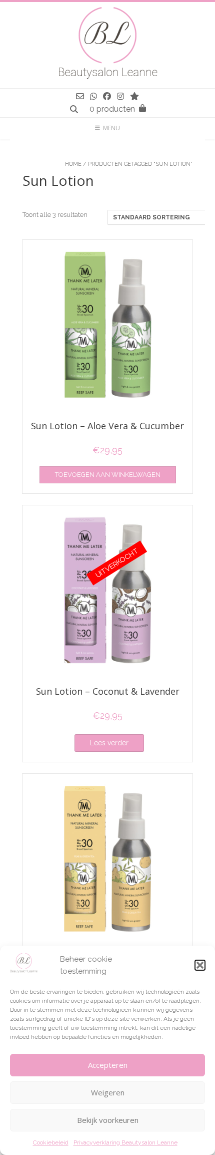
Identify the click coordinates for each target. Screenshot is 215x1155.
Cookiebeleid (50, 1142)
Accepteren (108, 1065)
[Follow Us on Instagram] (120, 96)
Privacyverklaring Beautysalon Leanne (126, 1142)
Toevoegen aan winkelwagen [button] (107, 474)
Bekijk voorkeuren (107, 1120)
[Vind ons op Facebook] (107, 96)
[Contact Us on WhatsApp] (93, 96)
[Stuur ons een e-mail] (80, 96)
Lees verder (109, 743)
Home (73, 164)
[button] (200, 965)
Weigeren (107, 1092)
